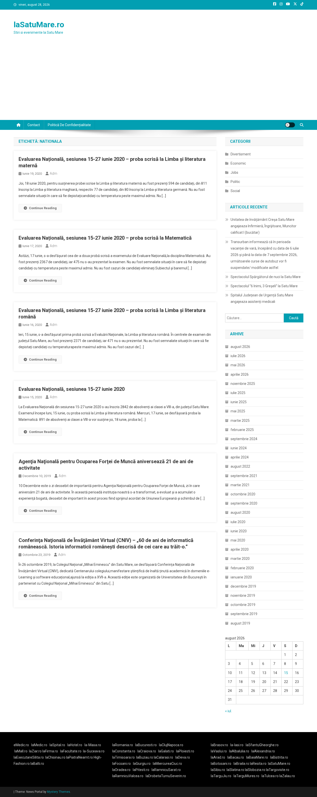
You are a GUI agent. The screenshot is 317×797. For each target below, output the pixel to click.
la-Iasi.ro (236, 745)
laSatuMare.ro (39, 24)
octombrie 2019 (243, 605)
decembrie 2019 (243, 586)
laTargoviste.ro (277, 770)
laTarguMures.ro (246, 776)
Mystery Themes (58, 792)
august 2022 (240, 466)
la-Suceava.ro (94, 751)
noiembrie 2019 (243, 596)
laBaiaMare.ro (257, 757)
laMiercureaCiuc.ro (167, 764)
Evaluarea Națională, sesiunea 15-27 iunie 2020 (72, 389)
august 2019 (240, 623)
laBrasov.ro (219, 745)
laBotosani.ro (221, 764)
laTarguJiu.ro (222, 776)
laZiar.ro (35, 751)
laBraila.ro (241, 764)
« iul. (228, 711)
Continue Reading (43, 208)
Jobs (234, 172)
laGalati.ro (166, 751)
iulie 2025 (238, 393)
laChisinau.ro (55, 757)
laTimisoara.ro (123, 757)
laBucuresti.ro (146, 745)
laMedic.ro (39, 745)
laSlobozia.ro (255, 770)
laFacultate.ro (70, 751)
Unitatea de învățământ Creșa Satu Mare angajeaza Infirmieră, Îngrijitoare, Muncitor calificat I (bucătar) (263, 226)
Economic (238, 163)
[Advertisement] (158, 82)
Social (235, 191)
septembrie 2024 (244, 439)
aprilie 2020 (240, 549)
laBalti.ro (37, 764)
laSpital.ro (57, 745)
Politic (235, 182)
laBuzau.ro (145, 757)
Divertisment (241, 154)
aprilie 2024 (240, 457)
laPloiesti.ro (185, 751)
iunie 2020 (239, 531)
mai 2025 (238, 411)
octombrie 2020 (243, 494)
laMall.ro (20, 751)
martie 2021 (240, 485)
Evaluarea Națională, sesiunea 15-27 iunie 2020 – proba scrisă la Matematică (105, 238)
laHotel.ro (74, 745)
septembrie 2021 (244, 476)
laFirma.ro (50, 751)
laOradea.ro (121, 770)
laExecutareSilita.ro (29, 757)
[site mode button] (290, 124)
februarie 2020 (242, 568)
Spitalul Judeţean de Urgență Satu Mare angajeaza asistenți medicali (262, 298)
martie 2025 (240, 421)
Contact (33, 125)
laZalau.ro (287, 776)
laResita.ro (258, 764)
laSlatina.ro (235, 770)
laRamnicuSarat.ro (166, 770)
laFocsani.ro (121, 764)
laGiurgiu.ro (143, 764)
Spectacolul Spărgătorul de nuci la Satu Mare (266, 277)
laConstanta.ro (123, 751)
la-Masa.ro (92, 745)
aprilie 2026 (240, 374)
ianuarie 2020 (241, 577)
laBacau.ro (235, 757)
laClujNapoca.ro (171, 745)
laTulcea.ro (270, 776)
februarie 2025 (242, 430)
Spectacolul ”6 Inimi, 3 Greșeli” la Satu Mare (264, 286)
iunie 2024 (239, 448)
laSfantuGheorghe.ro (262, 745)
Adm (53, 173)
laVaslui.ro (220, 751)
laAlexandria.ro (263, 751)
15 (286, 673)
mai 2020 (238, 540)
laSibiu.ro (218, 770)
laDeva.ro (182, 757)
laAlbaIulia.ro (239, 751)
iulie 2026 (238, 356)
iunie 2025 (239, 402)
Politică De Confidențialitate (69, 125)
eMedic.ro (21, 745)
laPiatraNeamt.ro (79, 757)
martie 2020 (240, 559)
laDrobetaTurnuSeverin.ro (166, 776)
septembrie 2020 (244, 503)
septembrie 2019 (244, 614)
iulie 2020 (238, 522)
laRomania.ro (122, 745)
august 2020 (240, 512)
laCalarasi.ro (163, 757)
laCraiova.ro (146, 751)
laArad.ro (218, 757)
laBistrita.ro (279, 757)
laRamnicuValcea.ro (127, 776)
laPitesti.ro (141, 770)
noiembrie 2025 (243, 384)
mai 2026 (238, 365)
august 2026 (240, 347)
